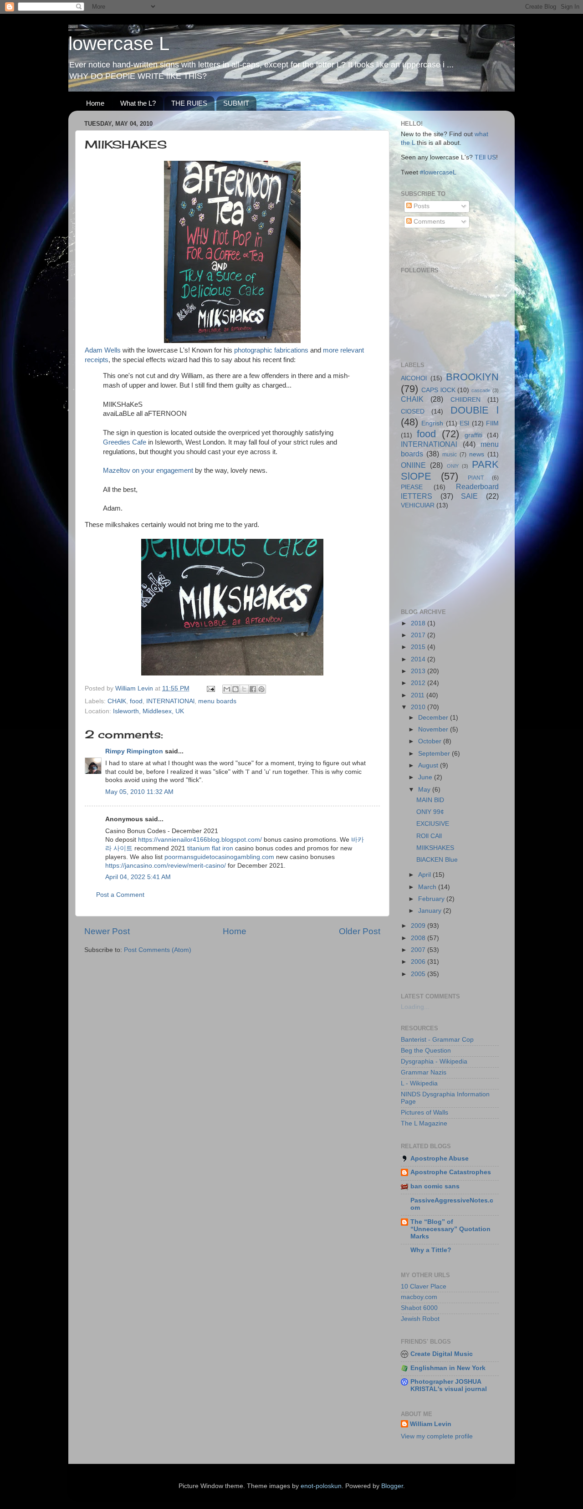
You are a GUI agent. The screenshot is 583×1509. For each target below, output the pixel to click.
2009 (419, 925)
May (425, 789)
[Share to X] (244, 689)
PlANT (476, 478)
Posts (421, 206)
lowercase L (118, 43)
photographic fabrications (271, 350)
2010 (419, 707)
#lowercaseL (438, 172)
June (426, 777)
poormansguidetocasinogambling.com (219, 857)
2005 (419, 974)
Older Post (359, 931)
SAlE (469, 496)
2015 (419, 647)
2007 (419, 949)
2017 (419, 635)
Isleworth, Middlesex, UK (148, 711)
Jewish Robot (420, 1318)
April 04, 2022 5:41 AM (138, 877)
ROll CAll (429, 836)
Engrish (432, 423)
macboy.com (419, 1297)
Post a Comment (120, 894)
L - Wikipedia (419, 1083)
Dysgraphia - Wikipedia (434, 1061)
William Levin (430, 1424)
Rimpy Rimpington (134, 751)
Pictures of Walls (424, 1112)
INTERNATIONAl (170, 701)
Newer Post (107, 931)
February (432, 898)
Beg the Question (426, 1050)
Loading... (415, 1006)
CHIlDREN (465, 399)
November (434, 729)
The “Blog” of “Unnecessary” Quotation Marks (450, 1229)
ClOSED (412, 411)
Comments (428, 221)
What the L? (138, 103)
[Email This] (226, 689)
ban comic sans (435, 1186)
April (425, 874)
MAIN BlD (430, 800)
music (449, 454)
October (430, 741)
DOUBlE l (474, 410)
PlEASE (412, 487)
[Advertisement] (442, 558)
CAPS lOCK (438, 390)
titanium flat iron (210, 848)
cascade (481, 390)
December (434, 717)
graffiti (473, 435)
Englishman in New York (448, 1368)
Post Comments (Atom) (157, 949)
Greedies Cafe (124, 442)
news (476, 454)
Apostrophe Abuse (439, 1158)
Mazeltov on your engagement (148, 470)
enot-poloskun (321, 1486)
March (428, 887)
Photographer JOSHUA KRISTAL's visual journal (448, 1385)
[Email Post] (210, 688)
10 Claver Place (423, 1286)
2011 (418, 695)
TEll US (485, 157)
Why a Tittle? (430, 1250)
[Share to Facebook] (252, 689)
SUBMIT (236, 103)
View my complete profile (437, 1436)
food (136, 701)
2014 (419, 659)
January (430, 910)
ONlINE (413, 465)
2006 (419, 961)
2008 (419, 938)
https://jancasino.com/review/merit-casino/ (165, 865)
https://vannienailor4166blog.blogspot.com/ (200, 839)
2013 (419, 671)
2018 (419, 623)
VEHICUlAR (418, 505)
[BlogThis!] (235, 689)
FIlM (492, 423)
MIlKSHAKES (435, 847)
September (435, 753)
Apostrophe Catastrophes (450, 1172)
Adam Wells (103, 350)
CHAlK (116, 701)
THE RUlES (189, 103)
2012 (419, 683)
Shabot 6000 (419, 1307)
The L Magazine (424, 1123)
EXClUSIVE (432, 823)
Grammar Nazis (423, 1072)
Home (95, 103)
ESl (464, 423)
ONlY (453, 466)
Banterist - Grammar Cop (437, 1039)
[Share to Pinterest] (261, 689)
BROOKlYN (472, 377)
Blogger (392, 1486)
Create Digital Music (441, 1353)
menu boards (217, 701)
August (429, 765)
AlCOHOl (414, 378)
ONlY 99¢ (430, 811)
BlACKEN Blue (437, 859)
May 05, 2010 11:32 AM (139, 791)
